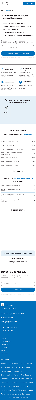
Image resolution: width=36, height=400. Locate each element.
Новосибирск (6, 371)
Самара (19, 386)
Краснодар (27, 364)
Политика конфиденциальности (18, 397)
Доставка (4, 347)
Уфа (22, 375)
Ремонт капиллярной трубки (10, 141)
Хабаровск (23, 383)
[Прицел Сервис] (2, 3)
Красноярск (6, 390)
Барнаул (14, 379)
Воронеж (28, 375)
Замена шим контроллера (9, 157)
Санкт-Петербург (15, 364)
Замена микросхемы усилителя (10, 161)
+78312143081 (18, 259)
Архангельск (6, 394)
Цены (3, 350)
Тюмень (4, 386)
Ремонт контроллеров (8, 145)
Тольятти (29, 379)
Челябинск (17, 371)
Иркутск (12, 386)
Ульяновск (22, 390)
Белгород (26, 394)
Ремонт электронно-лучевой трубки (12, 149)
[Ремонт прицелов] (2, 304)
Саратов (14, 383)
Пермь (14, 390)
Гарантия (5, 344)
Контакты (5, 353)
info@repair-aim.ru (18, 262)
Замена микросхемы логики (9, 165)
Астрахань (16, 394)
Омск (26, 386)
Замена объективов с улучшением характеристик (11, 153)
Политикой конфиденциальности (26, 57)
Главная (7, 10)
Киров (30, 390)
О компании (6, 342)
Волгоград (5, 379)
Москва (4, 364)
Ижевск (22, 379)
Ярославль (5, 383)
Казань (16, 375)
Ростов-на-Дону (7, 367)
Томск (30, 383)
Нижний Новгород (22, 367)
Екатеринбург (7, 375)
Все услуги (18, 171)
